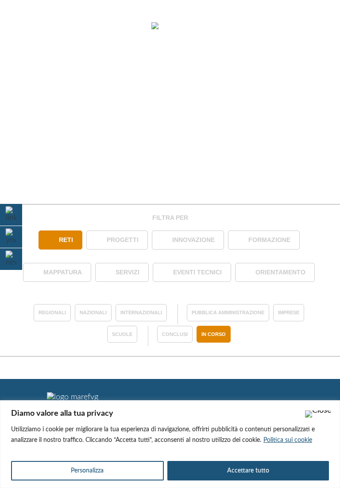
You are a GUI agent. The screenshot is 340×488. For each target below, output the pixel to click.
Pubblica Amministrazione (228, 312)
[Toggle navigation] (30, 26)
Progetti (123, 239)
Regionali (52, 312)
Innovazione (193, 239)
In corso (213, 334)
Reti (66, 239)
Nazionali (93, 312)
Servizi (127, 272)
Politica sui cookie (287, 440)
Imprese (288, 312)
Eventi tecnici (197, 272)
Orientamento (280, 272)
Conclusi (175, 334)
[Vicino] (318, 414)
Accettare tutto (248, 471)
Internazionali (141, 312)
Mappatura (62, 272)
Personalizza (87, 471)
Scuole (122, 334)
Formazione (269, 239)
